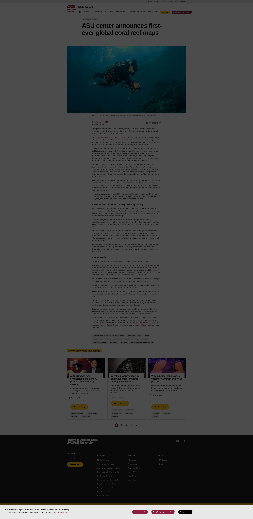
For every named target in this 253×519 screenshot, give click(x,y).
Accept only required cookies (163, 512)
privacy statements (63, 512)
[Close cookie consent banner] (249, 508)
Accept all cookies (140, 512)
